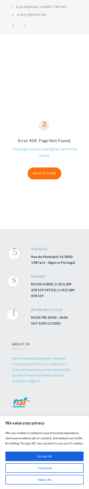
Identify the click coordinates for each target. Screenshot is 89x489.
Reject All (44, 479)
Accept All (45, 456)
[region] (44, 452)
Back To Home (44, 173)
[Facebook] (13, 25)
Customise (44, 468)
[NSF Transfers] (37, 60)
